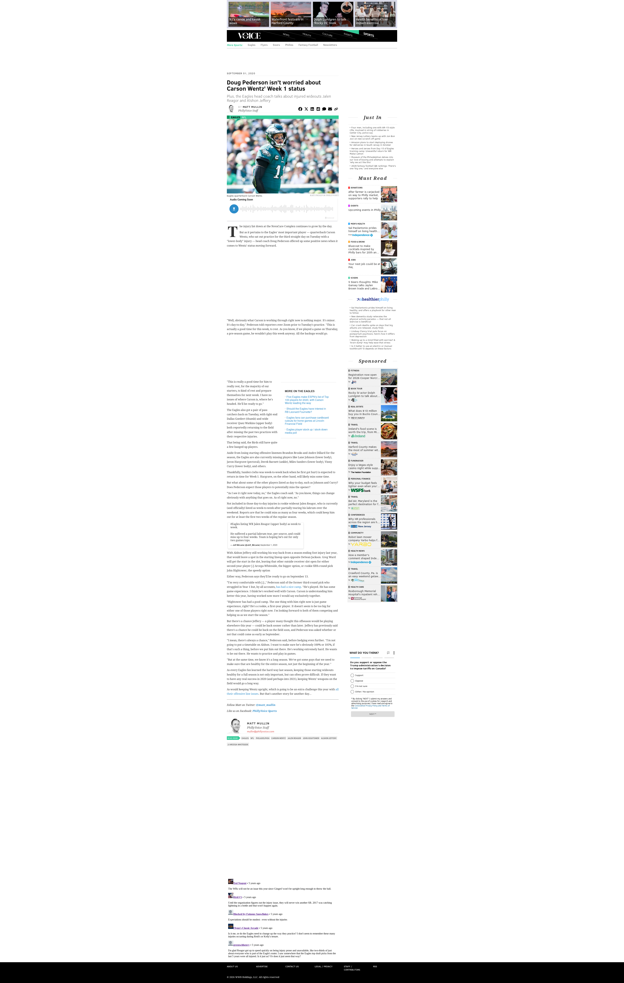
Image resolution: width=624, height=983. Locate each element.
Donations (357, 187)
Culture (327, 34)
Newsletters (330, 44)
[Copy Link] (336, 109)
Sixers (276, 44)
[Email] (330, 109)
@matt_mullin (265, 705)
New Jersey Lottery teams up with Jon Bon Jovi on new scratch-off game (372, 137)
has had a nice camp (288, 586)
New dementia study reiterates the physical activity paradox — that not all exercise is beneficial (370, 319)
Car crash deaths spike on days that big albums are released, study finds (371, 326)
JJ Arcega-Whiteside (238, 744)
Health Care (357, 586)
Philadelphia (262, 738)
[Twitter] (306, 109)
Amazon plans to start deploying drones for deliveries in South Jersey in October (371, 143)
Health (307, 34)
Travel (354, 424)
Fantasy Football (308, 44)
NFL (244, 117)
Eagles (251, 44)
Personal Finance (360, 478)
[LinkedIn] (312, 109)
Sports (369, 34)
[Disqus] (283, 834)
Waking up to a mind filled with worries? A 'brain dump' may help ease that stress (372, 341)
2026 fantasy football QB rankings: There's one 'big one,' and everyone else (373, 167)
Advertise (262, 966)
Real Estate (357, 406)
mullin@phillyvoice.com (260, 731)
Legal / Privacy (323, 966)
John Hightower (311, 738)
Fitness (355, 370)
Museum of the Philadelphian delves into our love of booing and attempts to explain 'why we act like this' (372, 159)
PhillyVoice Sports (265, 711)
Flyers (264, 44)
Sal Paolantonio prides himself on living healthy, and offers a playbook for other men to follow (373, 310)
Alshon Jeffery (329, 738)
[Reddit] (318, 109)
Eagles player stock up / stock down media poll (306, 431)
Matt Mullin (252, 107)
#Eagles (235, 524)
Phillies (289, 44)
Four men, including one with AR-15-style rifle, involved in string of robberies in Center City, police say (372, 130)
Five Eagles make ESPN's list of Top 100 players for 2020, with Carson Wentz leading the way (307, 400)
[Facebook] (300, 109)
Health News (358, 550)
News (286, 34)
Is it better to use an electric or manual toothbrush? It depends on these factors (371, 347)
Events (348, 34)
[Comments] (324, 109)
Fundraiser (357, 460)
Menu (232, 35)
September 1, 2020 (268, 544)
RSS (375, 966)
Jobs (353, 259)
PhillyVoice (249, 35)
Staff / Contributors (352, 968)
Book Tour (356, 388)
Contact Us (292, 966)
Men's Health (358, 223)
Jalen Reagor (294, 738)
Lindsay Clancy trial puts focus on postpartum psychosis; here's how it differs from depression (372, 334)
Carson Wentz (278, 738)
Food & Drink (358, 241)
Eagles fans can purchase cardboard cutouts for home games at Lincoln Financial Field (307, 421)
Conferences (358, 514)
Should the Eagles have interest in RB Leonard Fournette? (305, 410)
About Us (232, 966)
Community (357, 532)
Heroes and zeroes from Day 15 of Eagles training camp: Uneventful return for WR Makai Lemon (372, 151)
